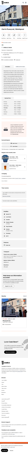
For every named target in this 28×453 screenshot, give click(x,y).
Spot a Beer (15, 146)
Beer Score (15, 143)
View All (24, 295)
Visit (2, 384)
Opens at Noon (7, 47)
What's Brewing (5, 417)
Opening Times (8, 98)
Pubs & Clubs (4, 386)
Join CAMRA (4, 380)
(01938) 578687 (7, 57)
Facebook (17, 59)
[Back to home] (5, 2)
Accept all (4, 450)
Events (3, 390)
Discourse (4, 415)
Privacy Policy (4, 403)
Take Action (4, 388)
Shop (3, 401)
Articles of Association (6, 407)
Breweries (4, 392)
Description (7, 66)
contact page (19, 371)
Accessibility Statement (6, 405)
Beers (3, 394)
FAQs (14, 371)
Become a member (6, 196)
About (3, 382)
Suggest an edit (8, 286)
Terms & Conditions (5, 413)
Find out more (15, 134)
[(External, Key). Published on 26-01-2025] (14, 313)
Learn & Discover (5, 399)
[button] (25, 311)
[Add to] (24, 301)
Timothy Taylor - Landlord (20, 178)
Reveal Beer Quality (7, 42)
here (9, 426)
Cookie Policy (4, 409)
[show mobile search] (23, 2)
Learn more (12, 447)
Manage (11, 450)
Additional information (20, 66)
